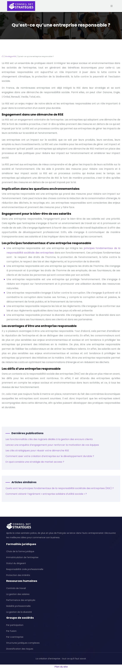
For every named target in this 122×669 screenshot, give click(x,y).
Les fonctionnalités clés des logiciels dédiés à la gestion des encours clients (49, 439)
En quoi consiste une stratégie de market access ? (35, 462)
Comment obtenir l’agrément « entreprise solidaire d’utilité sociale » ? (46, 494)
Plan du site (61, 666)
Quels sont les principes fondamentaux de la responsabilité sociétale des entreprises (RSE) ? (60, 488)
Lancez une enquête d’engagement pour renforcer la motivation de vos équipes (52, 445)
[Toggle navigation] (111, 6)
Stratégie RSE (10, 56)
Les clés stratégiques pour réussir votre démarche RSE (37, 450)
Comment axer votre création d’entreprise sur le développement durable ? (50, 456)
